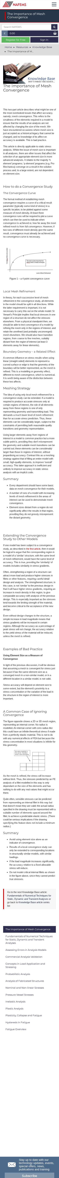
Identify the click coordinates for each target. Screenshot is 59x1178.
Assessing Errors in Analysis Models (26, 949)
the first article (33, 548)
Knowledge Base (42, 47)
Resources (22, 47)
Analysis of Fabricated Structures (25, 980)
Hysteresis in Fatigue (18, 1022)
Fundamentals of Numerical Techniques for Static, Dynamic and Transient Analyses (29, 940)
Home (8, 47)
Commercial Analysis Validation (24, 956)
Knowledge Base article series (34, 902)
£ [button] (6, 34)
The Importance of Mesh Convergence (28, 929)
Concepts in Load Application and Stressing (25, 965)
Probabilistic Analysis (18, 974)
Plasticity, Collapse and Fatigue (24, 1015)
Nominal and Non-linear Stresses (25, 987)
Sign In (44, 39)
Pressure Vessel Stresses (20, 994)
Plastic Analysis (14, 1008)
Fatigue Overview (16, 1029)
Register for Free (15, 39)
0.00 (12, 33)
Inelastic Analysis (15, 1001)
